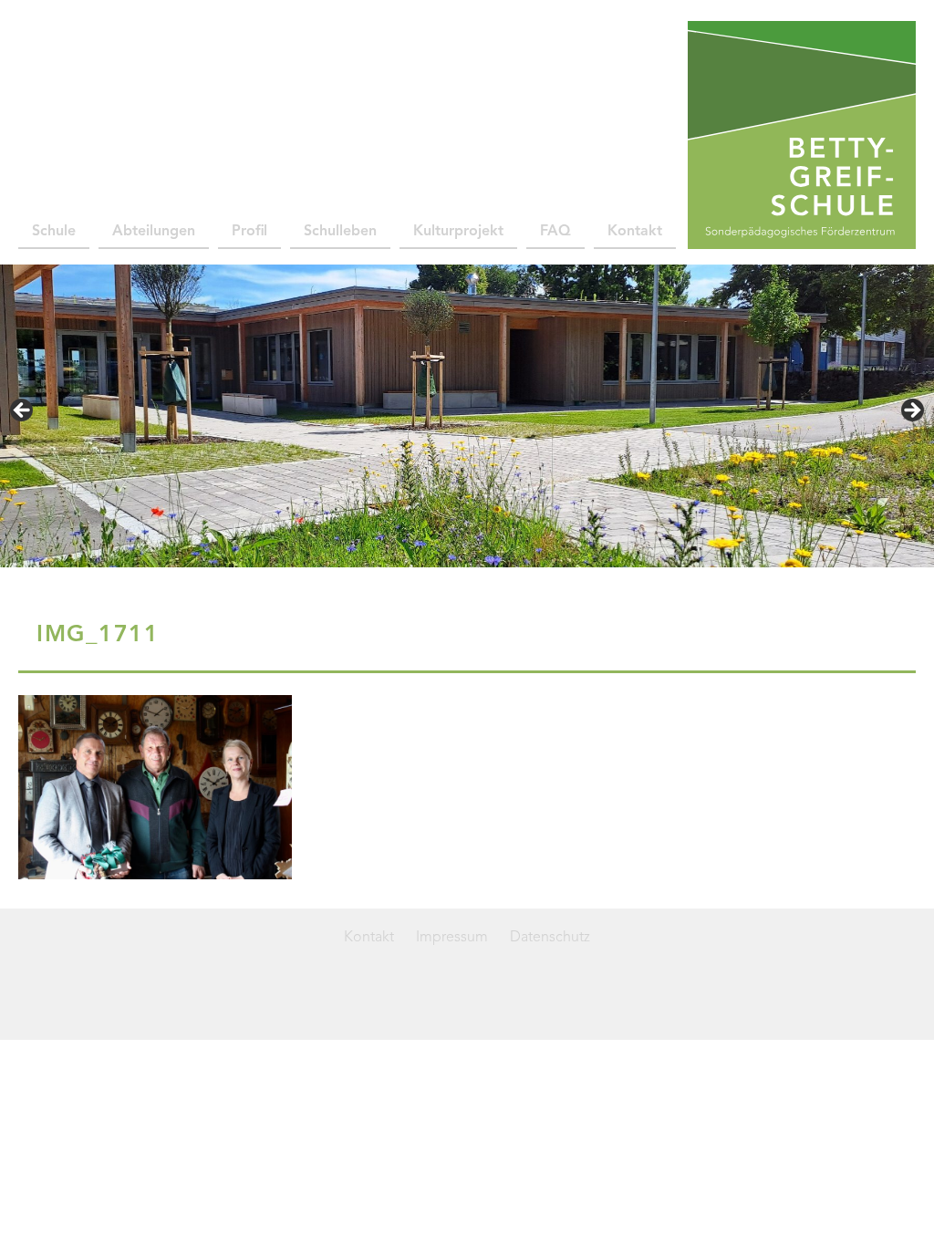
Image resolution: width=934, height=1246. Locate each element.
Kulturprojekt (458, 231)
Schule (54, 231)
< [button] (22, 411)
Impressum (452, 937)
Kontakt (634, 231)
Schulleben (340, 231)
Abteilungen (153, 231)
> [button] (911, 411)
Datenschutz (550, 937)
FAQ (555, 231)
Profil (249, 231)
